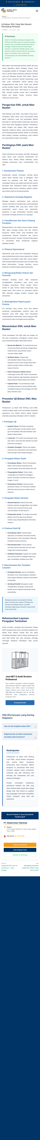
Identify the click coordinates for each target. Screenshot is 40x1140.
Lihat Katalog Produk (20, 850)
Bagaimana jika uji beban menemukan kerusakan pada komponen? (18, 735)
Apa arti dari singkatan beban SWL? (17, 726)
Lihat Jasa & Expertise (20, 845)
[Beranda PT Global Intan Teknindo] (9, 10)
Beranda (4, 16)
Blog (18, 29)
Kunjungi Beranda (20, 703)
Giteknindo (4, 29)
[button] (37, 10)
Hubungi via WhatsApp (20, 855)
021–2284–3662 (19, 836)
